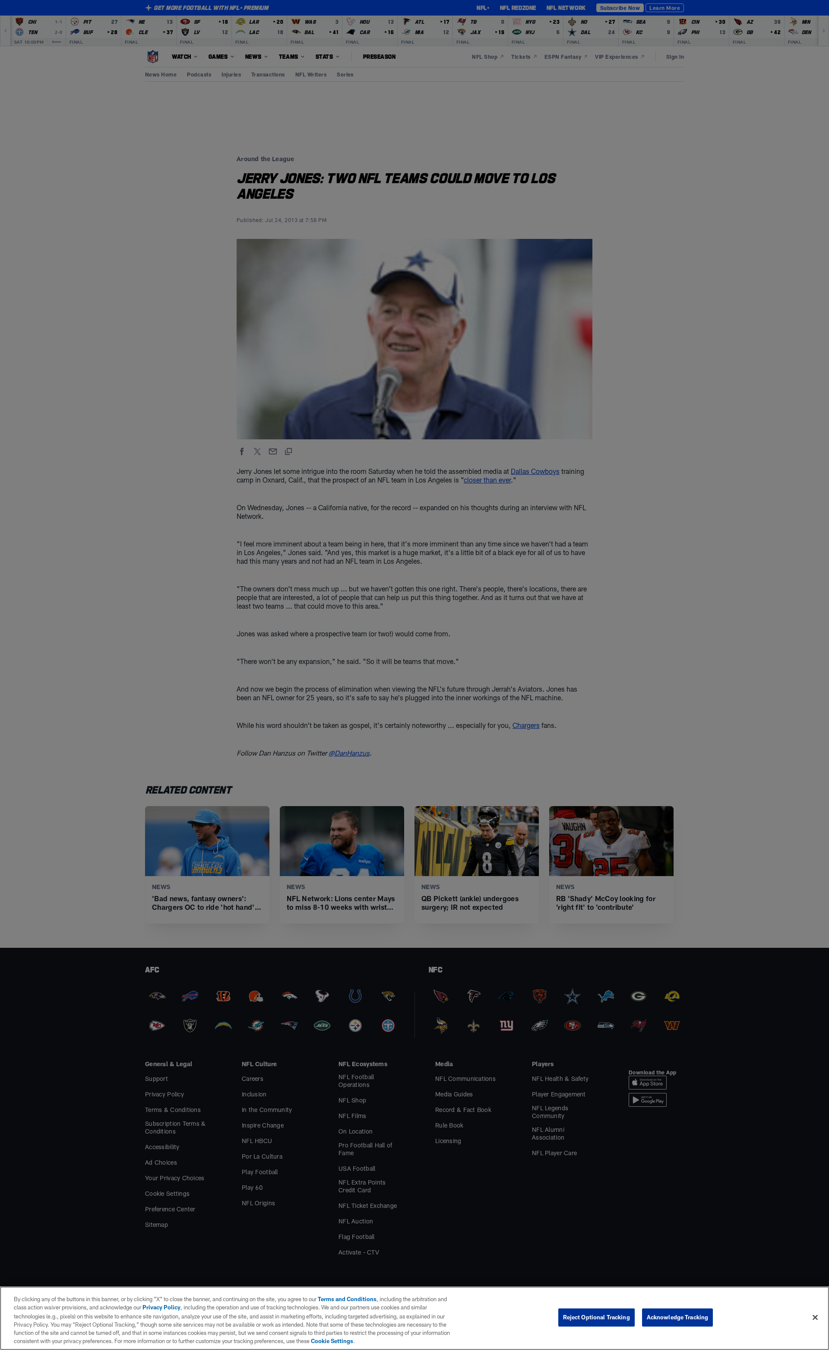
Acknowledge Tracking (678, 1317)
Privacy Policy (161, 1307)
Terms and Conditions (347, 1299)
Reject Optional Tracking (596, 1317)
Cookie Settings (332, 1340)
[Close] (815, 1317)
